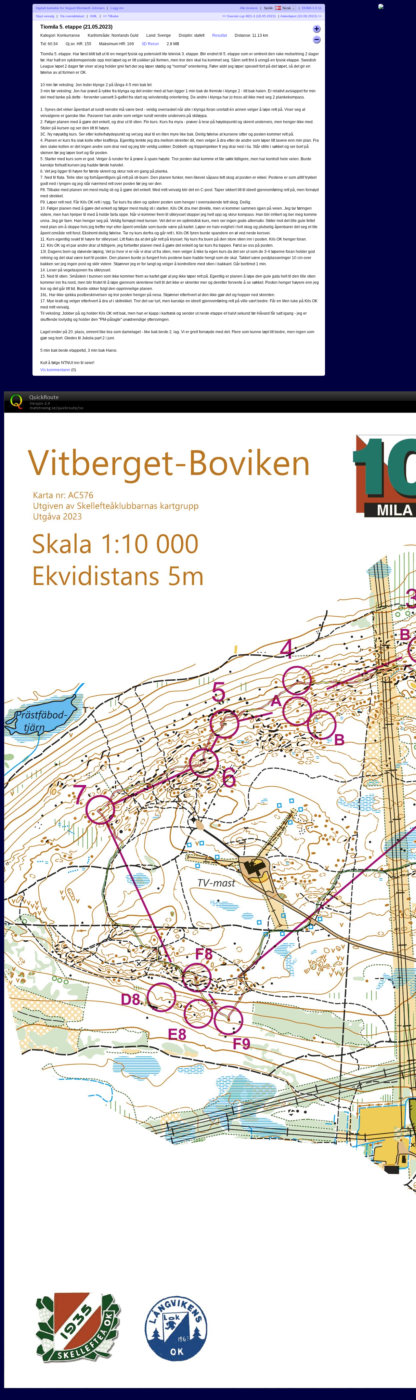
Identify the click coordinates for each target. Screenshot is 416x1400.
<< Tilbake (111, 16)
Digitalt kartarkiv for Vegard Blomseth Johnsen (70, 8)
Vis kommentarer (55, 370)
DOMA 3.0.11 (312, 8)
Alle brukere (249, 8)
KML (93, 16)
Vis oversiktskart (72, 16)
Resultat (219, 35)
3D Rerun (150, 44)
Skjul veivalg (45, 16)
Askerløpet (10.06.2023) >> (301, 16)
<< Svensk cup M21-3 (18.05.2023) (249, 16)
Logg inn (117, 8)
